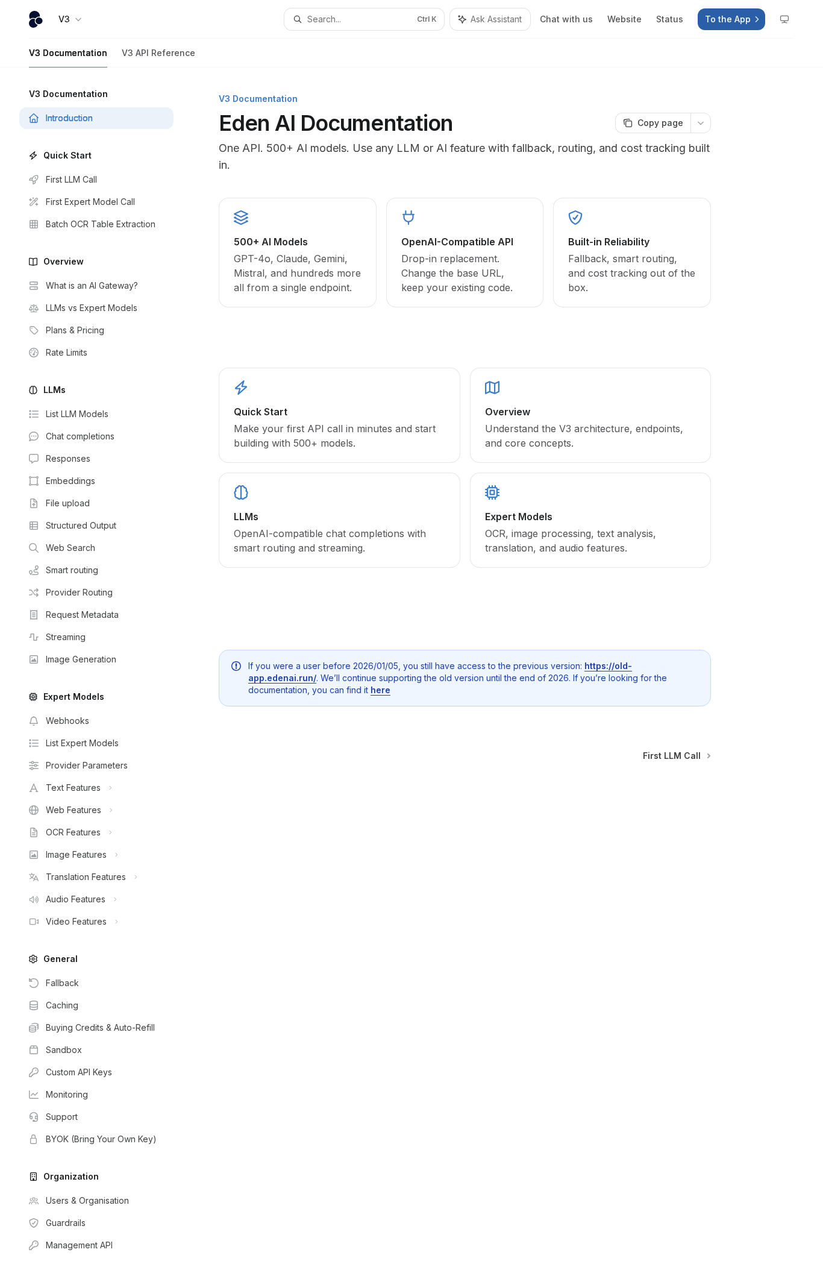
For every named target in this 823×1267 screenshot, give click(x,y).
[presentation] (106, 667)
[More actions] (700, 123)
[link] (339, 415)
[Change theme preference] (784, 19)
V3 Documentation (68, 53)
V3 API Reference (158, 53)
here (380, 690)
